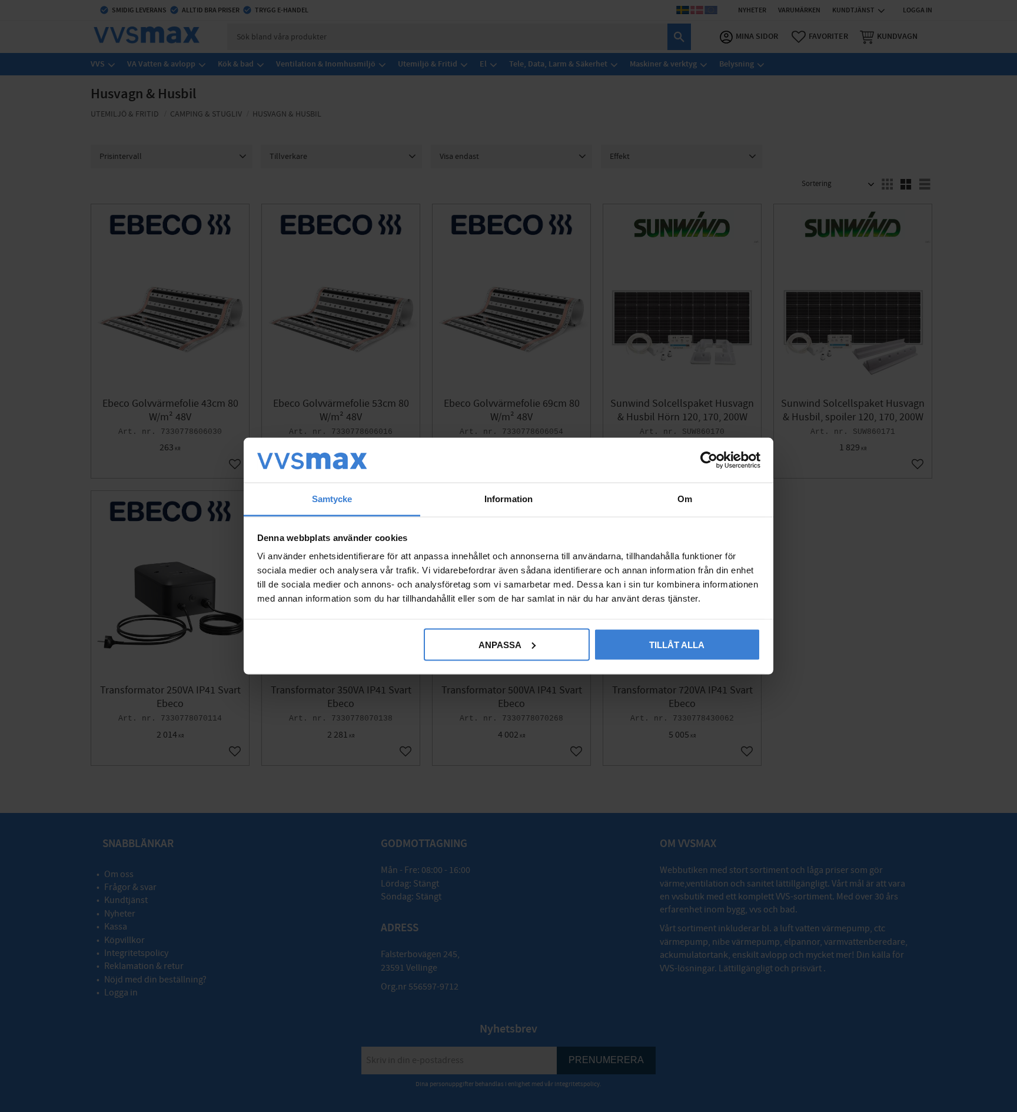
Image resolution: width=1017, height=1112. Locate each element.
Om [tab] (684, 499)
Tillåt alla (676, 644)
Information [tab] (508, 499)
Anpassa (499, 644)
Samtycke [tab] (332, 499)
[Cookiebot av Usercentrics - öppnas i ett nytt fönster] (708, 460)
